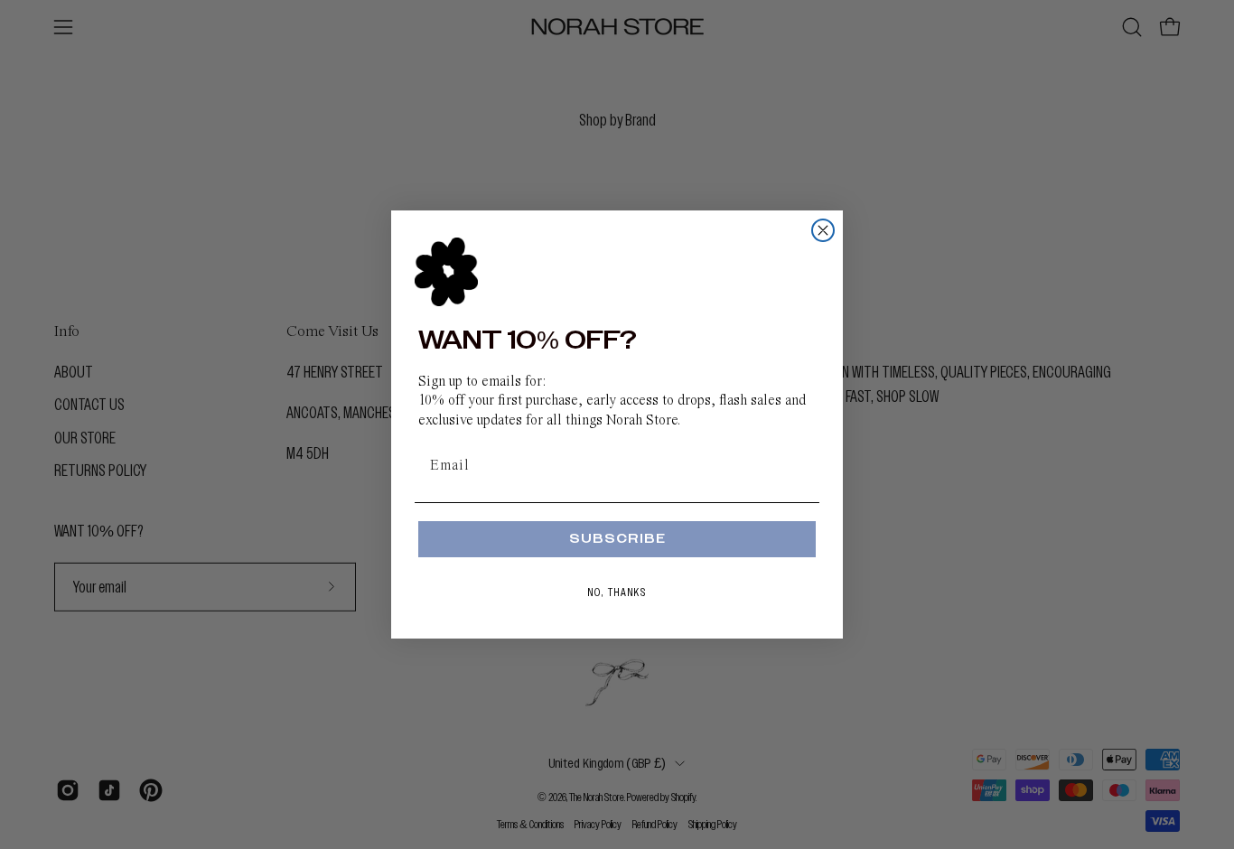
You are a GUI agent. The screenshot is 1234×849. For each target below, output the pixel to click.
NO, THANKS (617, 592)
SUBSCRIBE (617, 538)
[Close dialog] (823, 230)
